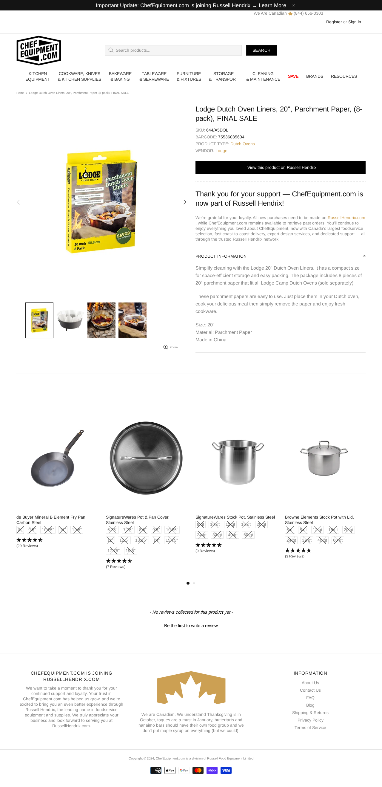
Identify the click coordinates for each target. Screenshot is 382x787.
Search (261, 50)
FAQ (310, 697)
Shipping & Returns (310, 712)
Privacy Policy (311, 720)
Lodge (221, 150)
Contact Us (310, 690)
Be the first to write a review (191, 625)
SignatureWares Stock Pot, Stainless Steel (122, 517)
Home (20, 92)
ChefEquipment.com (38, 50)
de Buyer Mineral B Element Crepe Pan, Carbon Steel (299, 520)
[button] (122, 548)
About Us (310, 682)
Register (334, 21)
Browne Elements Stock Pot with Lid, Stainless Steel (206, 520)
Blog (310, 705)
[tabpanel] (122, 485)
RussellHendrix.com (346, 217)
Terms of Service (310, 727)
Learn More (272, 5)
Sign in (354, 21)
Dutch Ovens (242, 143)
